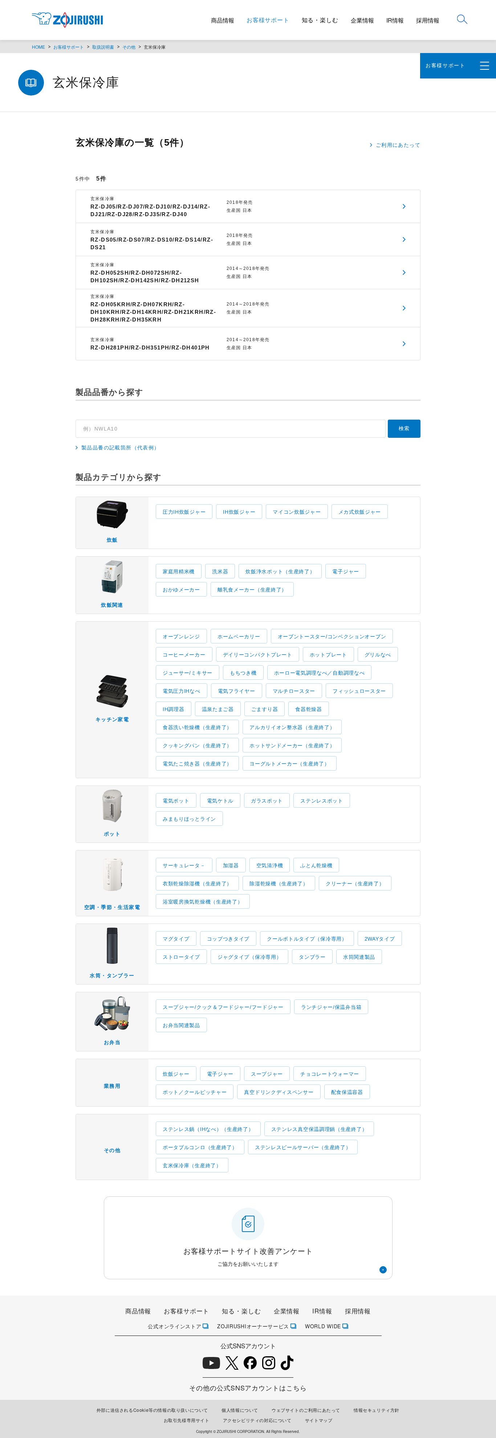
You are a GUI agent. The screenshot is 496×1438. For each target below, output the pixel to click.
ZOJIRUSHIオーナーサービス (253, 1326)
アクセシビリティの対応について (257, 1420)
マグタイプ (176, 939)
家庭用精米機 (179, 571)
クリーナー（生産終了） (355, 883)
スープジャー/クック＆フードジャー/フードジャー (223, 1007)
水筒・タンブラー (112, 975)
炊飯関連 (112, 605)
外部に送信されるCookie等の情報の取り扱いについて (152, 1410)
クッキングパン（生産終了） (197, 745)
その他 (128, 46)
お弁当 (112, 1042)
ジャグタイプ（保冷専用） (249, 957)
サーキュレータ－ (184, 865)
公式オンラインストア (174, 1326)
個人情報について (239, 1410)
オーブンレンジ (181, 636)
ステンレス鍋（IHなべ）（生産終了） (208, 1129)
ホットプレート (328, 655)
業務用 (112, 1086)
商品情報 (222, 20)
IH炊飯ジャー (239, 512)
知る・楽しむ (320, 20)
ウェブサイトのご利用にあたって (306, 1410)
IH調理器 (173, 709)
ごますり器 (264, 709)
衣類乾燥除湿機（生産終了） (197, 883)
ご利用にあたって (398, 145)
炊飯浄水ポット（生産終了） (280, 571)
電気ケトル (220, 801)
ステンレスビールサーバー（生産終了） (303, 1147)
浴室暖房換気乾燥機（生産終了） (203, 902)
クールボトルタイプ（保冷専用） (307, 939)
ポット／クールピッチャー (195, 1092)
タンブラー (312, 957)
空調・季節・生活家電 (112, 907)
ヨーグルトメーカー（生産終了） (289, 764)
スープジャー (267, 1074)
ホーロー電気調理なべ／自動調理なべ (319, 673)
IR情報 (395, 20)
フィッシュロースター (359, 691)
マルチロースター (294, 691)
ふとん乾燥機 (316, 865)
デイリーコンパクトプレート (257, 655)
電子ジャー (345, 571)
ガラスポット (267, 801)
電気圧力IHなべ (181, 691)
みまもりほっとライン (189, 819)
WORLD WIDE (323, 1326)
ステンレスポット (321, 801)
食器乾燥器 (308, 709)
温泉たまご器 (218, 709)
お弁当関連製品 (181, 1025)
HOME (38, 46)
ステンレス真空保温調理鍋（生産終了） (319, 1129)
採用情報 (427, 20)
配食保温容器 (347, 1092)
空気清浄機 (269, 865)
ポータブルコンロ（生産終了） (200, 1147)
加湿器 (231, 865)
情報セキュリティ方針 (376, 1410)
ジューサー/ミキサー (187, 673)
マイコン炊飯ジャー (297, 512)
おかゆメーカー (181, 590)
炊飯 (112, 540)
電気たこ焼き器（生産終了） (197, 764)
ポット (112, 834)
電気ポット (176, 801)
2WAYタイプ (380, 939)
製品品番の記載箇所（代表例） (120, 448)
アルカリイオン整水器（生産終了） (292, 727)
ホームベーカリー (238, 636)
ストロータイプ (181, 957)
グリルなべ (378, 655)
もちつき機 (243, 673)
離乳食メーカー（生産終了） (252, 590)
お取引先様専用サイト (187, 1420)
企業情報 (362, 20)
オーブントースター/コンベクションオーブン (332, 636)
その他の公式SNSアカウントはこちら (247, 1387)
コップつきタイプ (228, 939)
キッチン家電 (112, 719)
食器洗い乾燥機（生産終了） (197, 727)
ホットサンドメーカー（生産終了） (292, 745)
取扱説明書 (103, 46)
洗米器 (220, 571)
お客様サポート (268, 20)
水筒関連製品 (359, 957)
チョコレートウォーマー (329, 1074)
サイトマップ (319, 1420)
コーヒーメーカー (184, 655)
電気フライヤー (236, 691)
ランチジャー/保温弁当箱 (331, 1007)
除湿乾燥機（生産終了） (278, 883)
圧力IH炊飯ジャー (184, 512)
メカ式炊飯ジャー (359, 512)
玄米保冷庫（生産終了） (192, 1165)
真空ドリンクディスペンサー (278, 1092)
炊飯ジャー (176, 1074)
